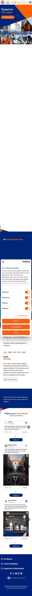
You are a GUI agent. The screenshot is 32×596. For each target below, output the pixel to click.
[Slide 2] (21, 42)
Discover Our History (10, 379)
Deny (16, 332)
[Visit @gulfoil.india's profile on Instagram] (6, 445)
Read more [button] (8, 509)
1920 (24, 352)
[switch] (27, 297)
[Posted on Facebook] (26, 423)
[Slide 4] (26, 42)
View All (23, 400)
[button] (3, 427)
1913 (19, 352)
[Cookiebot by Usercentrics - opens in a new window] (22, 262)
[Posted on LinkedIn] (26, 501)
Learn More (10, 87)
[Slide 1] (19, 42)
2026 (10, 352)
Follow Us (16, 440)
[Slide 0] (17, 42)
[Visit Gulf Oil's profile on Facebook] (6, 422)
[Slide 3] (24, 42)
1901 (5, 352)
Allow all (16, 321)
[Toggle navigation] (30, 2)
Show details (22, 315)
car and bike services (19, 61)
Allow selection (16, 327)
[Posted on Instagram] (26, 446)
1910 (14, 352)
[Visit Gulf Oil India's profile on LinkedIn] (6, 501)
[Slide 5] (28, 42)
